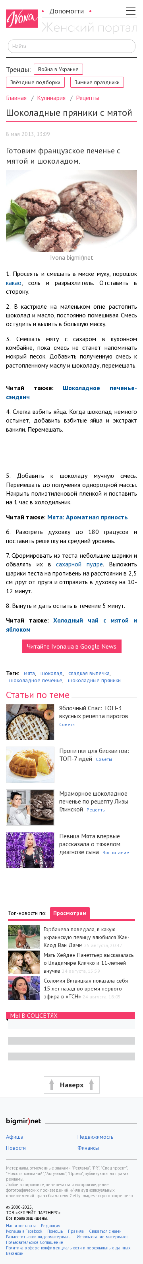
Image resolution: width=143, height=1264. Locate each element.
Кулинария (51, 98)
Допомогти (66, 10)
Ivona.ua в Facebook (24, 1231)
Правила (76, 1231)
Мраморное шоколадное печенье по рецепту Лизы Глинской (93, 801)
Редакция (50, 1225)
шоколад (52, 673)
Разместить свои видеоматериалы (39, 1236)
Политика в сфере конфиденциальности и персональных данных (68, 1248)
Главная (16, 98)
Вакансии (14, 1253)
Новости (16, 1147)
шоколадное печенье (35, 680)
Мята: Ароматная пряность (87, 517)
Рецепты (87, 98)
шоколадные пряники (94, 680)
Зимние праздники (97, 82)
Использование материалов (102, 1236)
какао (13, 283)
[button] (71, 1085)
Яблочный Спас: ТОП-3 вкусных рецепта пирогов (93, 712)
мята (29, 673)
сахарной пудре (79, 564)
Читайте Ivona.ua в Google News (71, 646)
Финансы (88, 1147)
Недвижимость (95, 1136)
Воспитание (115, 852)
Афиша (14, 1136)
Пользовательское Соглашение (34, 1242)
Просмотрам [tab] (70, 913)
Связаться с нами (105, 1231)
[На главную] (89, 29)
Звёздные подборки (35, 82)
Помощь (55, 1231)
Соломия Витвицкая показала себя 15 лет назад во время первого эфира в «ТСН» (86, 988)
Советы (67, 724)
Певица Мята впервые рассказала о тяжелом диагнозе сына (89, 844)
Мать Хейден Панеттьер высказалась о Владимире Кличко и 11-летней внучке (88, 962)
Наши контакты (21, 1225)
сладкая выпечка (89, 673)
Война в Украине (58, 69)
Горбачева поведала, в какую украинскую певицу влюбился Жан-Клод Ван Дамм (86, 937)
